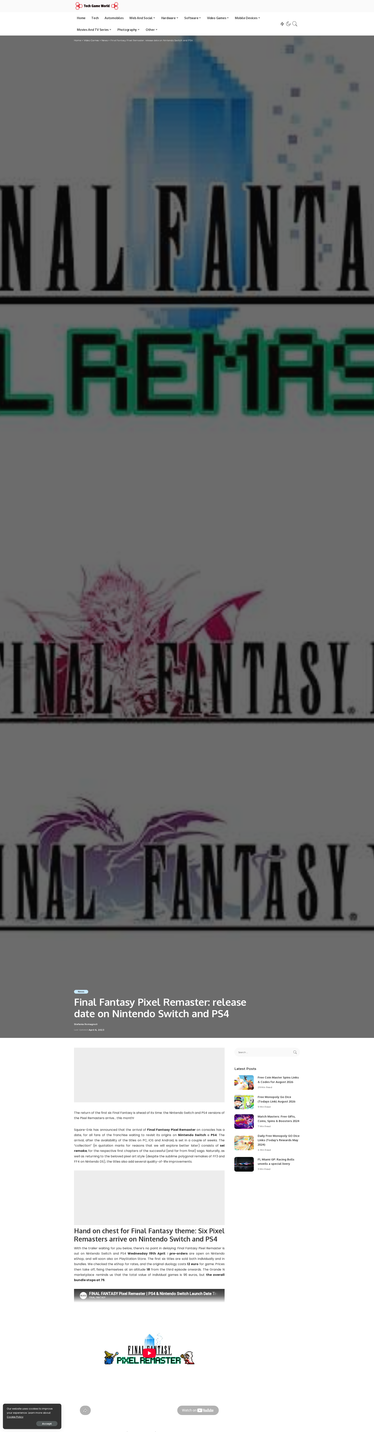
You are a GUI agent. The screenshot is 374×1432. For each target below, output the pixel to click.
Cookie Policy (15, 1417)
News (81, 991)
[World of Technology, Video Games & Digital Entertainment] (97, 6)
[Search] (295, 24)
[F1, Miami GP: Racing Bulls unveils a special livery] (244, 1164)
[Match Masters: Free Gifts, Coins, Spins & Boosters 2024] (244, 1121)
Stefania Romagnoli (85, 1024)
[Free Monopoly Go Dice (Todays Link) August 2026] (244, 1102)
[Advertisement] (149, 1075)
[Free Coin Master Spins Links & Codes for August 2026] (244, 1082)
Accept (47, 1423)
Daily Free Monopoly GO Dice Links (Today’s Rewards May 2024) (279, 1140)
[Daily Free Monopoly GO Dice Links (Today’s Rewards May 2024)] (244, 1143)
